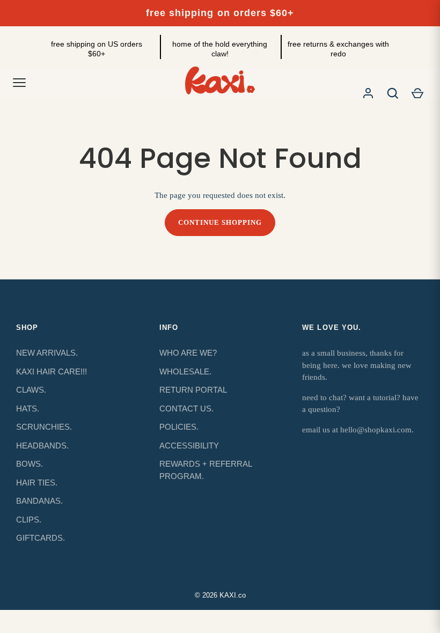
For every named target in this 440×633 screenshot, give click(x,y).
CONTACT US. (186, 408)
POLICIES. (179, 426)
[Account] (368, 93)
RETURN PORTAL (193, 389)
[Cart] (417, 93)
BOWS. (29, 463)
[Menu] (19, 82)
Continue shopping (220, 222)
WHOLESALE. (185, 371)
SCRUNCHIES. (44, 426)
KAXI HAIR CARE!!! (51, 371)
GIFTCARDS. (40, 537)
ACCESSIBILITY (189, 445)
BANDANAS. (39, 500)
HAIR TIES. (36, 482)
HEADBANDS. (42, 445)
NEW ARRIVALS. (47, 352)
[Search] (393, 93)
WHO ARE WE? (188, 352)
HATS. (27, 408)
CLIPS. (28, 519)
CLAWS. (31, 389)
